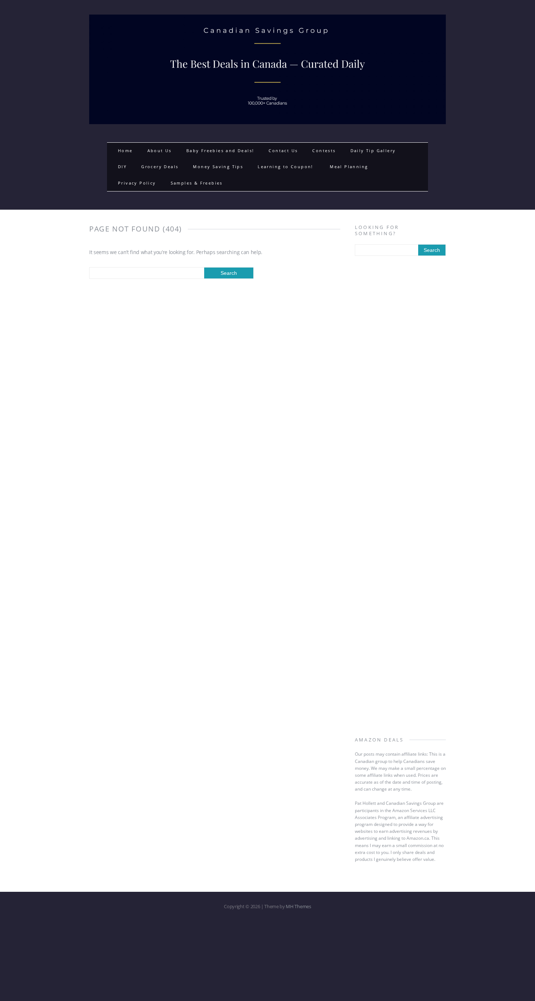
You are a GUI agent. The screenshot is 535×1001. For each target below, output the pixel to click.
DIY (122, 166)
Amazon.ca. (418, 838)
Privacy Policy (137, 183)
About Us (159, 150)
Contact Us (283, 150)
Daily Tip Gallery (373, 150)
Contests (324, 150)
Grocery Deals (159, 166)
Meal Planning (349, 166)
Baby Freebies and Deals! (220, 150)
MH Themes (298, 906)
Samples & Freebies (197, 183)
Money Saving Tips (218, 166)
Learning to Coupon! (286, 166)
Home (125, 150)
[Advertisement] (400, 379)
